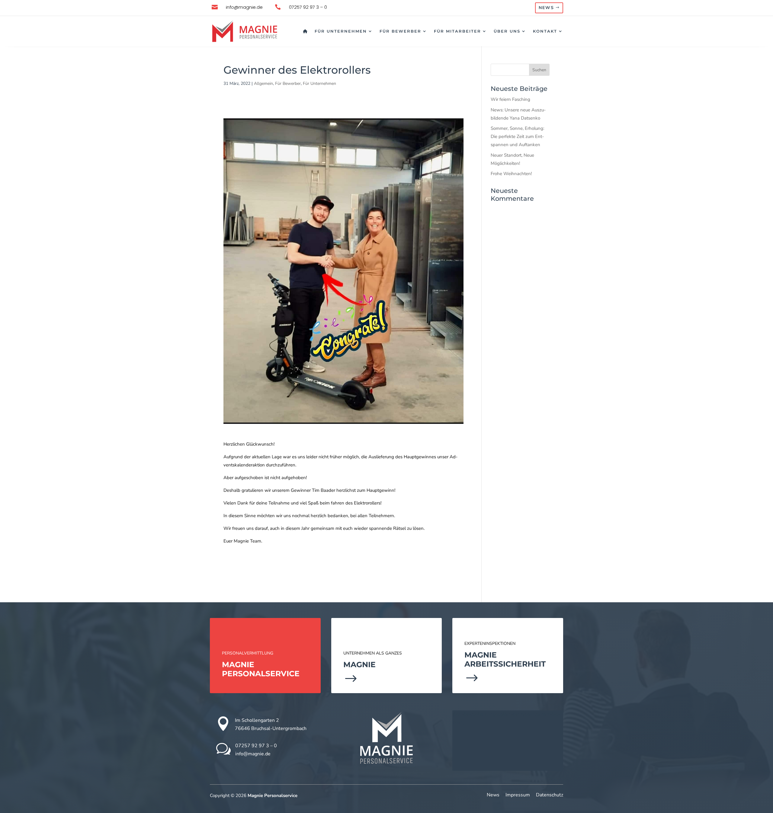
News (546, 8)
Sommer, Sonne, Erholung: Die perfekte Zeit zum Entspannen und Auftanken (517, 136)
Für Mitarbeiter (457, 31)
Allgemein (263, 83)
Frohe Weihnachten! (511, 174)
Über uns (507, 31)
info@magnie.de (253, 754)
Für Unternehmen (341, 31)
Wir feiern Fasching (510, 99)
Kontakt (545, 31)
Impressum (517, 795)
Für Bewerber (400, 31)
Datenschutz (549, 795)
